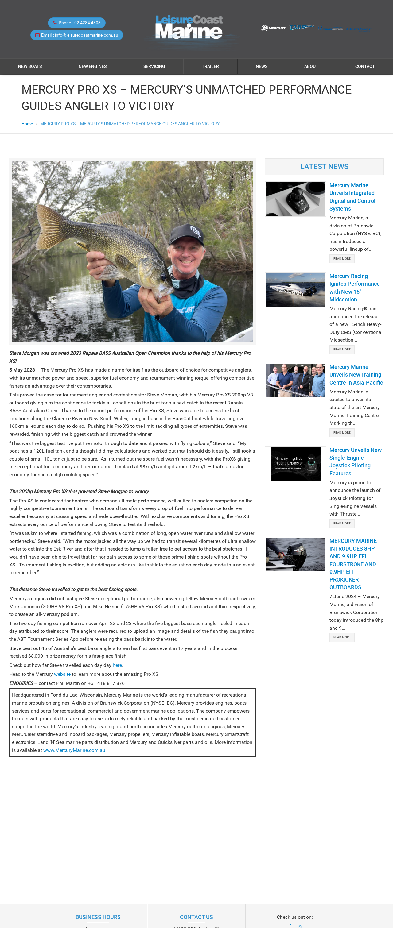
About (311, 66)
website (62, 674)
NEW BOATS (30, 66)
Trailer (210, 66)
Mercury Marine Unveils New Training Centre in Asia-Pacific (356, 374)
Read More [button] (342, 258)
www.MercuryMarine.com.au (74, 750)
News (261, 66)
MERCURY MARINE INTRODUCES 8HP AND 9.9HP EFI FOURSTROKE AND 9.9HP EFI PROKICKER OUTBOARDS (353, 564)
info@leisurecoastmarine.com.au (86, 35)
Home (27, 123)
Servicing (154, 66)
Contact (365, 66)
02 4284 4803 (87, 22)
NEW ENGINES (93, 66)
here (117, 665)
